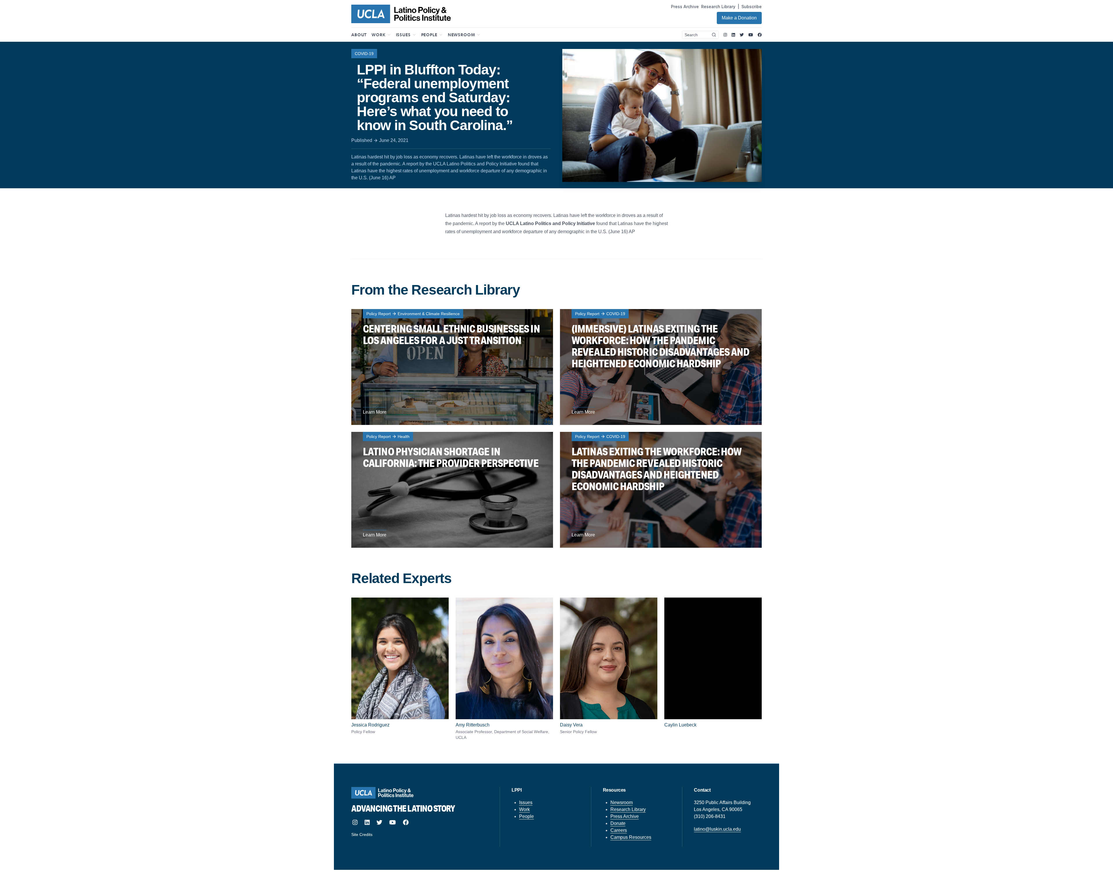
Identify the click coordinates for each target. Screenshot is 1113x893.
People (526, 816)
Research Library (718, 6)
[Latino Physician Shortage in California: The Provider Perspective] (452, 490)
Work (524, 809)
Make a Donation (739, 17)
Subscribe (751, 6)
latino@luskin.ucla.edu (717, 829)
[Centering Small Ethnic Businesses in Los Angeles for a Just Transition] (452, 367)
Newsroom (621, 802)
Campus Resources (630, 837)
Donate (617, 823)
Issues (525, 802)
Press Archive (685, 6)
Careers (618, 830)
